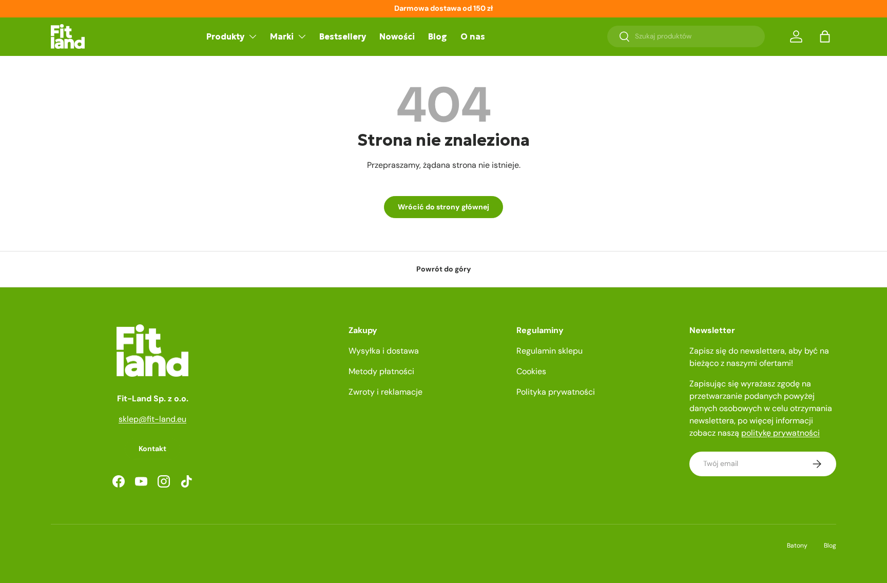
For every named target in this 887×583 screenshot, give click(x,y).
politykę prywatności (780, 432)
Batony (797, 545)
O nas (472, 36)
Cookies (531, 371)
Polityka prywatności (555, 391)
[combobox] (686, 36)
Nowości (397, 36)
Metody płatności (381, 371)
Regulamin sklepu (549, 350)
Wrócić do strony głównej (443, 206)
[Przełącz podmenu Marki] (302, 36)
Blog (437, 36)
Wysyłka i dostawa (384, 350)
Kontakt (152, 448)
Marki (282, 36)
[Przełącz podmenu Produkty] (252, 36)
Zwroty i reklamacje (385, 391)
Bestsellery (342, 36)
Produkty (225, 36)
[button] (825, 36)
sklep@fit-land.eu (152, 419)
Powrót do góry (443, 269)
